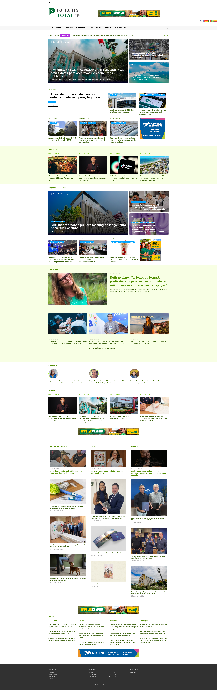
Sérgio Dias (93, 381)
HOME (52, 28)
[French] (204, 20)
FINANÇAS (99, 28)
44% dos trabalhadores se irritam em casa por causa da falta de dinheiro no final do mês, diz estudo (153, 640)
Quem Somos (52, 674)
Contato (50, 678)
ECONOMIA (70, 28)
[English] (201, 20)
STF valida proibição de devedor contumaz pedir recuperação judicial (74, 95)
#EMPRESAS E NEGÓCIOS (57, 221)
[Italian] (209, 20)
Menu (50, 3)
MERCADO (108, 28)
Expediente (51, 676)
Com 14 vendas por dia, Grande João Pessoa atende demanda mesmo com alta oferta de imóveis (123, 642)
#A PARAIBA (114, 122)
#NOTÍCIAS (161, 94)
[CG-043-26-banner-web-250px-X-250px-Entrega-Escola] (154, 250)
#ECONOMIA (52, 102)
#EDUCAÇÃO (92, 122)
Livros (93, 446)
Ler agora (166, 35)
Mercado (51, 150)
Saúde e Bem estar (57, 446)
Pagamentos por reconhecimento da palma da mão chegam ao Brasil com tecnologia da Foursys (124, 627)
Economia (52, 89)
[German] (206, 20)
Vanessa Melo (134, 381)
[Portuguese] (212, 20)
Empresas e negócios (57, 188)
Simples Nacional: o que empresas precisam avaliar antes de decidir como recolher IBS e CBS (91, 627)
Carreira (51, 391)
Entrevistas (53, 269)
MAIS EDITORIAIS (121, 28)
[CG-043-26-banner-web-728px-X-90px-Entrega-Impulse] (129, 13)
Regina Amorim (53, 381)
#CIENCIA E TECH (144, 94)
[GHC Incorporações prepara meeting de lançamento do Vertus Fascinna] (88, 213)
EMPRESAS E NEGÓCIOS (84, 28)
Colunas (51, 365)
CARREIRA (59, 28)
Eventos (134, 446)
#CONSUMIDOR (136, 222)
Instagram (133, 672)
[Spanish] (215, 20)
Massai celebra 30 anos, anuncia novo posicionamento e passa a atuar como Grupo (91, 635)
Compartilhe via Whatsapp (61, 42)
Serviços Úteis (52, 672)
